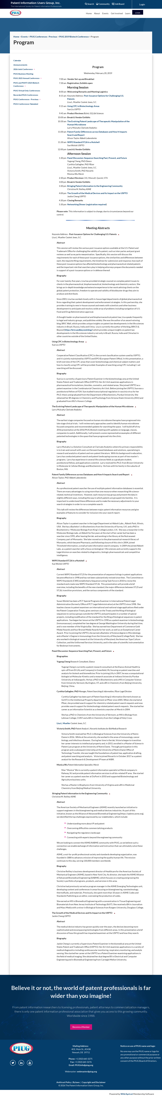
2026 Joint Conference (23, 69)
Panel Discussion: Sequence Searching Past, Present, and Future (97, 158)
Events (24, 36)
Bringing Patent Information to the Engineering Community (95, 186)
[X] (13, 1063)
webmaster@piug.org (87, 1071)
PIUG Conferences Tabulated (25, 104)
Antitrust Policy (64, 1082)
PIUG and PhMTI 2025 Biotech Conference (26, 84)
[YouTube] (29, 1063)
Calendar (17, 60)
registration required (96, 204)
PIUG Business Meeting (23, 74)
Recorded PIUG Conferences (25, 95)
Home (16, 36)
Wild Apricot (127, 1094)
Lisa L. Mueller (63, 723)
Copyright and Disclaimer (94, 1082)
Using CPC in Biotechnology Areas (83, 106)
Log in (138, 12)
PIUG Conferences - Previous (43, 36)
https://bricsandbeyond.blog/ (78, 330)
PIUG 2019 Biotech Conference (74, 36)
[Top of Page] (118, 234)
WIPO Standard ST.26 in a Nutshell (83, 142)
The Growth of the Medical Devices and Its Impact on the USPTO (97, 193)
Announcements (20, 65)
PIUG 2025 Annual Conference (26, 78)
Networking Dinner (76, 204)
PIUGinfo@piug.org (84, 1065)
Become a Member (81, 1027)
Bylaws (76, 1082)
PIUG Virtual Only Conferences (26, 90)
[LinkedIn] (21, 1063)
